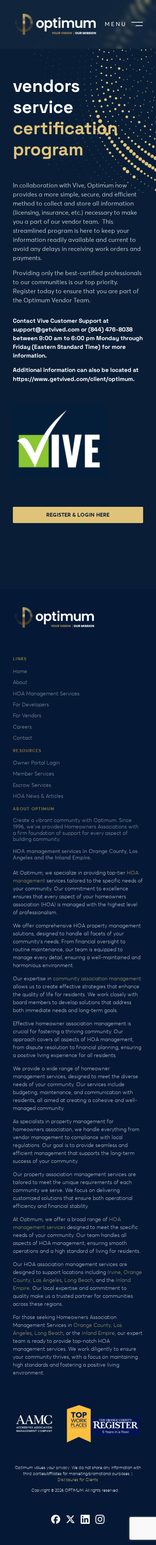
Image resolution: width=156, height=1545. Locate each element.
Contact (22, 738)
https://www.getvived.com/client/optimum (73, 378)
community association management (97, 978)
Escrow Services (32, 785)
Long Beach (78, 1280)
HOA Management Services (46, 694)
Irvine (114, 1272)
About (20, 682)
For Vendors (27, 715)
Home (20, 671)
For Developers (31, 704)
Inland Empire (98, 1333)
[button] (122, 24)
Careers (22, 727)
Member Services (33, 774)
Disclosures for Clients (78, 1480)
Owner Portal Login (36, 763)
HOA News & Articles (38, 796)
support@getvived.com (46, 329)
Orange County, (92, 1325)
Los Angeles (47, 1280)
